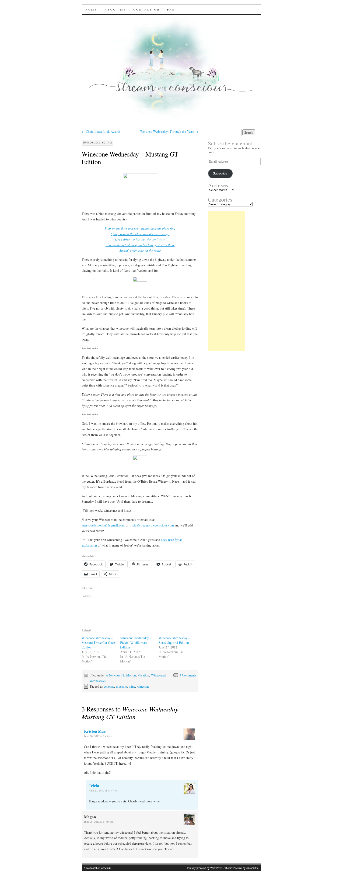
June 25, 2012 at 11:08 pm (98, 821)
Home (91, 9)
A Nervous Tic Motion (121, 675)
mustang (121, 686)
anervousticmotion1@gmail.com (103, 525)
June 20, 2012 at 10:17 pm (103, 790)
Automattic (252, 868)
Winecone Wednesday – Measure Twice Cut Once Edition (98, 642)
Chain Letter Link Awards (101, 131)
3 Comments (187, 675)
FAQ (171, 9)
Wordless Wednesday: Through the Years (169, 131)
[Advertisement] (226, 281)
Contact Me (146, 9)
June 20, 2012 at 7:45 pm (98, 736)
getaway (109, 686)
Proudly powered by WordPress (204, 868)
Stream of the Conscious (97, 868)
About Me (115, 9)
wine (132, 686)
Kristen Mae (95, 731)
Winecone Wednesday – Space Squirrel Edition (174, 640)
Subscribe (220, 173)
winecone (143, 686)
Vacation (143, 675)
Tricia (94, 785)
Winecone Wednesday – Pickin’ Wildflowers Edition (135, 642)
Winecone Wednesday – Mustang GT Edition (130, 158)
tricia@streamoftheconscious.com (152, 525)
